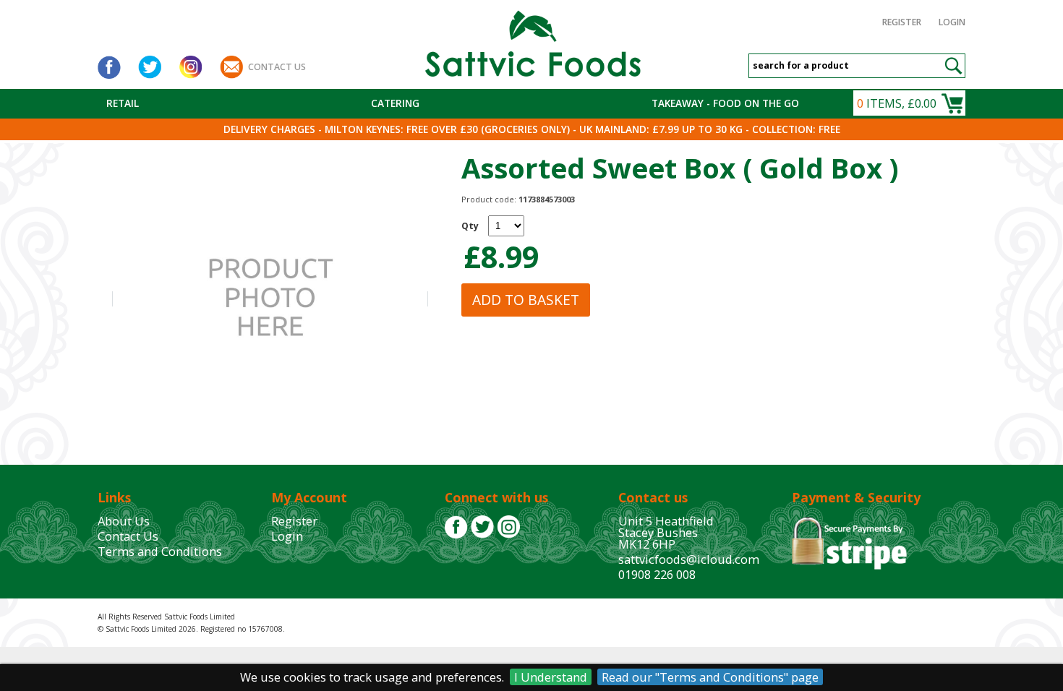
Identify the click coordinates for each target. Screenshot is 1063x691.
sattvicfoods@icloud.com (688, 559)
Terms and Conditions (160, 551)
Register (901, 22)
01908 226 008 (657, 574)
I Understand (550, 677)
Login (952, 22)
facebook (109, 67)
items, (896, 103)
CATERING (395, 103)
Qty (470, 226)
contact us (277, 67)
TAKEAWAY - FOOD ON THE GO (725, 103)
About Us (124, 520)
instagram (190, 67)
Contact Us (128, 536)
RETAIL (122, 103)
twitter (149, 67)
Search (953, 65)
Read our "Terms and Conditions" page (710, 677)
